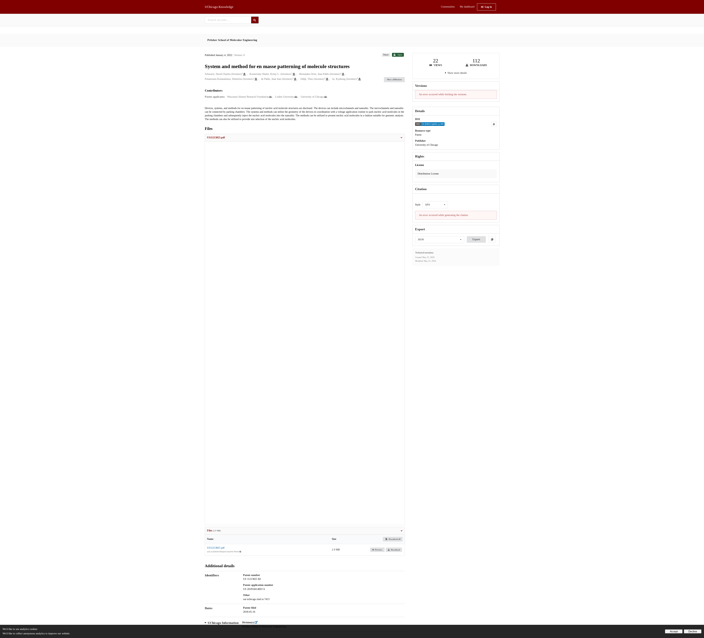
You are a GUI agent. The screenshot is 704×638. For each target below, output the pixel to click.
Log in (488, 7)
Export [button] (476, 239)
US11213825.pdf (216, 547)
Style (417, 204)
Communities (448, 6)
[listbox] (435, 204)
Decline (692, 631)
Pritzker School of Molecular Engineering (232, 40)
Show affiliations (394, 79)
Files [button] (214, 530)
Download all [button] (394, 539)
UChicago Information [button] (223, 623)
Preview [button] (378, 550)
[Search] (255, 20)
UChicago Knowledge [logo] (219, 7)
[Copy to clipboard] (494, 124)
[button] (305, 137)
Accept (674, 631)
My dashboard (467, 6)
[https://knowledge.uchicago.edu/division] (257, 622)
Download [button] (395, 550)
